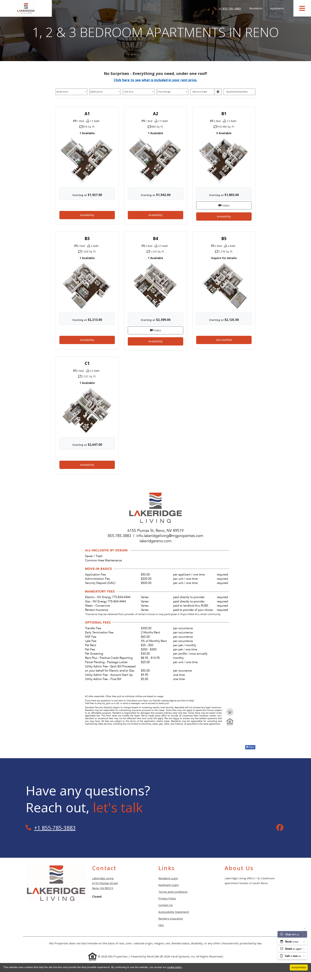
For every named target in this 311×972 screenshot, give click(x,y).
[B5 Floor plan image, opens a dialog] (223, 285)
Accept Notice (299, 967)
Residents (257, 8)
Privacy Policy (167, 898)
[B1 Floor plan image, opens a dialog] (223, 160)
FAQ (161, 925)
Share (251, 746)
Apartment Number (237, 91)
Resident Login (168, 878)
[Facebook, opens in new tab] (279, 828)
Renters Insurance (170, 918)
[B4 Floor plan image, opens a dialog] (155, 285)
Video (237, 205)
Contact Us (165, 905)
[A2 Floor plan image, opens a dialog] (155, 160)
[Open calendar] (218, 92)
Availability (91, 215)
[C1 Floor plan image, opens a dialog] (87, 410)
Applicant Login (168, 885)
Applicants (279, 8)
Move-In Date (200, 91)
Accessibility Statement (173, 912)
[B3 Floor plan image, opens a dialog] (87, 285)
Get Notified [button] (234, 340)
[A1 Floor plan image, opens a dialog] (87, 160)
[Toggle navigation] (302, 8)
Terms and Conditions (173, 891)
